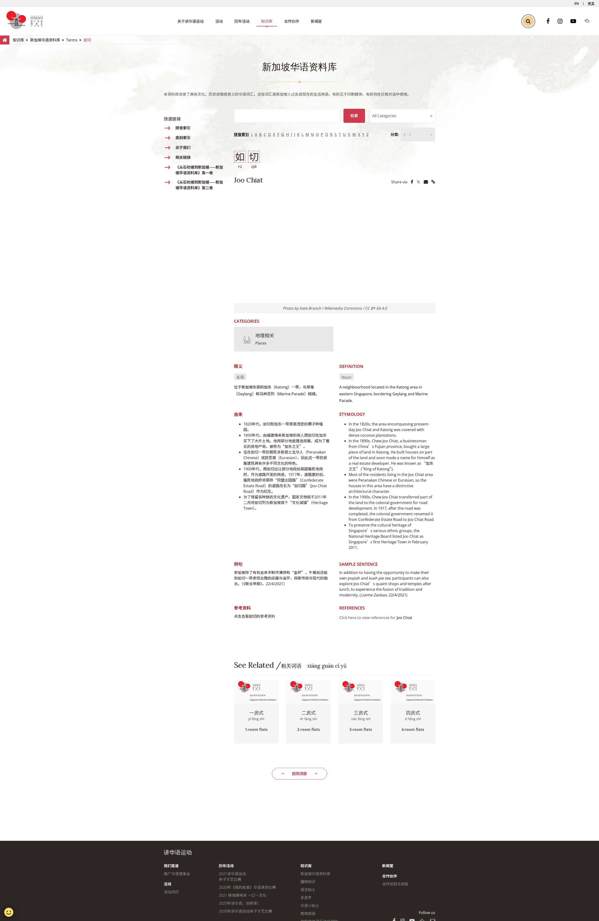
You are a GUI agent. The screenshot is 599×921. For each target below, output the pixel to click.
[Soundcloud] (589, 21)
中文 (591, 3)
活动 (219, 21)
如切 (252, 616)
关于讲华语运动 (190, 21)
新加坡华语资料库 (315, 873)
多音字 (306, 897)
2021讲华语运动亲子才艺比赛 (232, 876)
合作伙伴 (291, 21)
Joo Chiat (404, 617)
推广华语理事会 (177, 873)
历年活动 (241, 21)
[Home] (4, 39)
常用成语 (307, 913)
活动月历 (171, 892)
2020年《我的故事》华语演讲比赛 (247, 887)
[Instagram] (562, 21)
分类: (395, 134)
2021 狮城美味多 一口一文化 (243, 895)
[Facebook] (550, 21)
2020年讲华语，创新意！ (240, 903)
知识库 (266, 21)
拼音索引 (241, 134)
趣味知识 (307, 881)
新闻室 (316, 21)
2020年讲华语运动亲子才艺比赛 (245, 911)
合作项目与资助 (395, 884)
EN (576, 3)
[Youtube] (575, 21)
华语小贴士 (309, 905)
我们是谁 (171, 865)
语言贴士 (307, 889)
